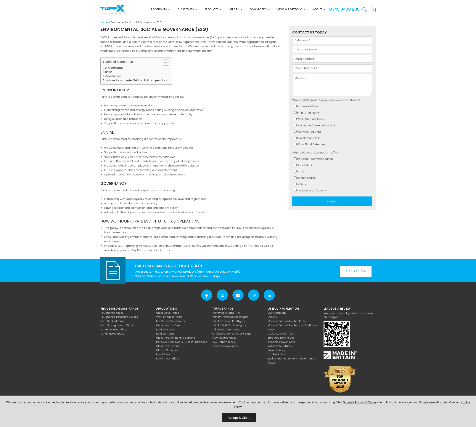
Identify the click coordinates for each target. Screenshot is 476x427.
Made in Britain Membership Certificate (293, 325)
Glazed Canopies (167, 350)
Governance (113, 76)
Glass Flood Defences (311, 144)
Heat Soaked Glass (112, 321)
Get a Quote (356, 271)
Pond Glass (163, 354)
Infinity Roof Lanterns (225, 329)
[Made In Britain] (340, 355)
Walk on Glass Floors (169, 317)
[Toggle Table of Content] (164, 62)
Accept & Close (239, 418)
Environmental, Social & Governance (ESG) (291, 360)
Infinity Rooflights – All (226, 313)
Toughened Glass (111, 313)
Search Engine (306, 178)
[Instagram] (253, 295)
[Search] (364, 10)
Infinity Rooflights (308, 113)
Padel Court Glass (167, 358)
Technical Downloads (281, 342)
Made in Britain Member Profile (287, 321)
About (317, 9)
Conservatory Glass (168, 325)
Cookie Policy (276, 354)
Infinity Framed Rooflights (228, 321)
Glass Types (186, 9)
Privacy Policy (276, 350)
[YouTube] (238, 295)
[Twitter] (222, 295)
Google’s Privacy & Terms (359, 402)
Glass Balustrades (167, 313)
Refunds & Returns (280, 346)
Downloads (258, 9)
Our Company (277, 313)
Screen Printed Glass (113, 329)
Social (109, 72)
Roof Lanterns (165, 333)
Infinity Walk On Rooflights (229, 325)
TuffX (112, 9)
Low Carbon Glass (308, 138)
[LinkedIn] (269, 295)
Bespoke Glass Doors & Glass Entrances (181, 342)
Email (300, 171)
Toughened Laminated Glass (119, 317)
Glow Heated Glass (309, 132)
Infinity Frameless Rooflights (230, 317)
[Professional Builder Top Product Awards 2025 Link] (340, 379)
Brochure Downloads (225, 346)
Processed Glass (307, 106)
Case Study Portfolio (281, 333)
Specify (234, 9)
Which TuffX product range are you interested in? (326, 100)
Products (211, 9)
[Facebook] (206, 295)
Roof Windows (165, 329)
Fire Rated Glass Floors (170, 321)
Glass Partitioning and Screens (175, 338)
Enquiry (272, 317)
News (271, 329)
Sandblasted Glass (112, 333)
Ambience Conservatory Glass (317, 125)
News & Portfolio (289, 9)
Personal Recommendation (315, 159)
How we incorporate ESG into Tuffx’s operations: (136, 80)
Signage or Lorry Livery (311, 190)
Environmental (113, 68)
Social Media (305, 165)
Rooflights (159, 9)
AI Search (303, 184)
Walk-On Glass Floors (311, 119)
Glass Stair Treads (167, 346)
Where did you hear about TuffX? (315, 152)
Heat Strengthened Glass (116, 325)
